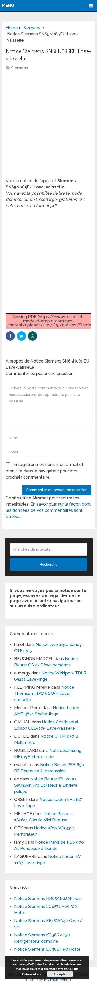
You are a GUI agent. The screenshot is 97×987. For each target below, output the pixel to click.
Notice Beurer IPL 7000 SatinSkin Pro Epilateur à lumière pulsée (45, 785)
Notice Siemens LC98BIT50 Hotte (47, 949)
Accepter (60, 974)
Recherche (48, 564)
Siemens (19, 68)
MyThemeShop (57, 980)
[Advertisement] (48, 127)
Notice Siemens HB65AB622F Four (48, 898)
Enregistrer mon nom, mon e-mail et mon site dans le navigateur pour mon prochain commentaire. (44, 471)
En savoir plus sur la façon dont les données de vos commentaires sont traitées (48, 510)
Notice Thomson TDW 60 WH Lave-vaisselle (44, 693)
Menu (8, 5)
